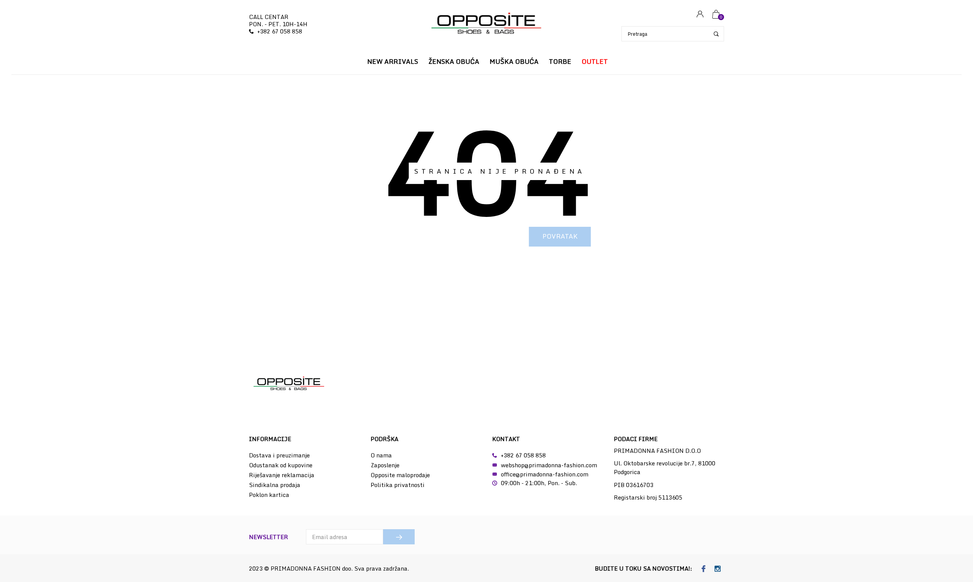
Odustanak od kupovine (280, 465)
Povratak (560, 236)
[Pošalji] (399, 536)
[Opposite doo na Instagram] (718, 569)
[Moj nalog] (700, 14)
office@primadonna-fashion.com (544, 474)
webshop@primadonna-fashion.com (549, 465)
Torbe (560, 61)
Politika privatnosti (398, 484)
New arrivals (392, 61)
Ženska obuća (453, 61)
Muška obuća (514, 61)
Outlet (595, 61)
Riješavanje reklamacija (281, 474)
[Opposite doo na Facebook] (703, 569)
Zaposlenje (385, 465)
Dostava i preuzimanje (279, 455)
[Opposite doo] (486, 24)
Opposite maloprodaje (400, 474)
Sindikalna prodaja (274, 484)
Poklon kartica (269, 494)
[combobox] (672, 33)
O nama (381, 455)
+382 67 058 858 (279, 31)
